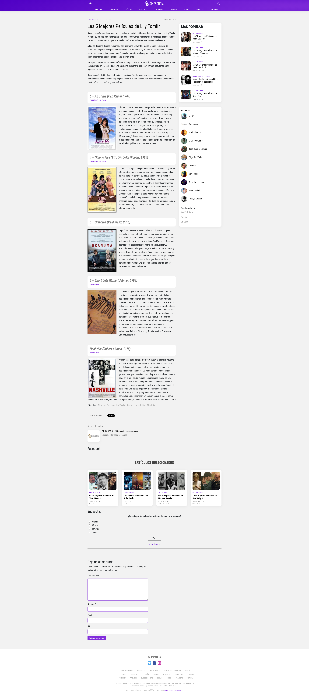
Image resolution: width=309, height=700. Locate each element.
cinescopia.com (132, 431)
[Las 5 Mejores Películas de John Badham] (137, 480)
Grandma (111, 405)
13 (203, 42)
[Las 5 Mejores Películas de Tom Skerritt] (102, 480)
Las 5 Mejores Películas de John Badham (136, 497)
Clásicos (114, 9)
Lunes (94, 532)
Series (186, 9)
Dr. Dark (184, 221)
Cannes (156, 674)
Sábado (95, 525)
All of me (102, 405)
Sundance (179, 674)
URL (89, 626)
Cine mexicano (97, 9)
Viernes (95, 521)
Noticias (214, 9)
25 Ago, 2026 (93, 501)
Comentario (93, 575)
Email (90, 615)
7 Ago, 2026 (196, 56)
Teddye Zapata (195, 198)
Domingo (95, 529)
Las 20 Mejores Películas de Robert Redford (205, 66)
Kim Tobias (193, 174)
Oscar (159, 678)
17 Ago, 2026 (196, 99)
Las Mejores (94, 19)
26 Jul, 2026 (196, 42)
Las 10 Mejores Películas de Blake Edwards (205, 37)
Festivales (158, 9)
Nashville (130, 405)
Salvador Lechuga (196, 182)
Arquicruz (185, 217)
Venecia (122, 678)
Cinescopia (110, 20)
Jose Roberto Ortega (198, 149)
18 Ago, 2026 (196, 70)
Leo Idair (192, 165)
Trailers (200, 9)
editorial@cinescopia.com (173, 690)
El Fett (191, 116)
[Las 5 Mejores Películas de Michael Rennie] (171, 480)
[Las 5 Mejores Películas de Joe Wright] (206, 480)
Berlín (146, 674)
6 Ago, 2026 (196, 85)
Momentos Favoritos (201, 76)
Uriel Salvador (195, 132)
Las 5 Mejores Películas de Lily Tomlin (124, 26)
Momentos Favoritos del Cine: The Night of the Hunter (206, 80)
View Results (154, 544)
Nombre (91, 604)
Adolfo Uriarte (187, 212)
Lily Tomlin (120, 405)
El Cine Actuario (196, 140)
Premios (173, 9)
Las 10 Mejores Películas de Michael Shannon (205, 51)
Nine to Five (141, 405)
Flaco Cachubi (195, 190)
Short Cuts (152, 405)
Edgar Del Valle (195, 157)
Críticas (128, 9)
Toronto (191, 674)
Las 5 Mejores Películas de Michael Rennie (170, 497)
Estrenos (143, 9)
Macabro (167, 674)
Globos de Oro (147, 678)
